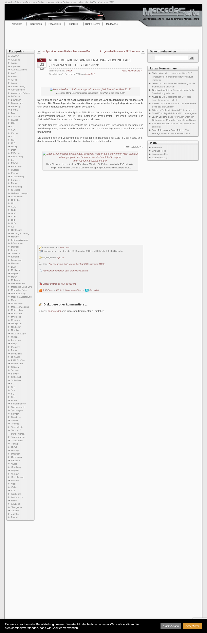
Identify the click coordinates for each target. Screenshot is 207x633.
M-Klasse (15, 270)
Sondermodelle (18, 403)
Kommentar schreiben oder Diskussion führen (65, 270)
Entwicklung (17, 156)
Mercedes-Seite (12, 2)
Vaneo (14, 464)
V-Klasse (15, 460)
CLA (13, 130)
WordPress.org (159, 157)
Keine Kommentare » (132, 70)
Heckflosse (16, 230)
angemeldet (54, 311)
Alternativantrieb (19, 69)
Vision (14, 487)
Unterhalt (15, 454)
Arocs (14, 80)
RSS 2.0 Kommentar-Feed (69, 290)
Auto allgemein (18, 89)
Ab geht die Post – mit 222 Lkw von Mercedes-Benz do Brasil (120, 52)
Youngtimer (16, 507)
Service (15, 370)
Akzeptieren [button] (193, 626)
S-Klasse (15, 367)
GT (12, 227)
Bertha (14, 110)
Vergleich (15, 470)
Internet (15, 250)
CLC (13, 136)
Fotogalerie (55, 24)
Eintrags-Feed (159, 151)
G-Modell (15, 190)
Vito (13, 490)
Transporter (17, 440)
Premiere (15, 347)
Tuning (14, 444)
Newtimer (15, 330)
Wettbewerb (17, 497)
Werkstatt (16, 494)
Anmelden (157, 147)
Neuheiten (16, 327)
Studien (14, 420)
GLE (13, 216)
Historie (73, 24)
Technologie (17, 427)
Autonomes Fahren (20, 93)
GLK (13, 220)
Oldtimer (15, 337)
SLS (13, 397)
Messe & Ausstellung (21, 297)
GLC (13, 213)
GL (12, 203)
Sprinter (41, 2)
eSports (15, 170)
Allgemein (15, 66)
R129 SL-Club (18, 360)
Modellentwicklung (20, 307)
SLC (13, 387)
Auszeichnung (18, 86)
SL (12, 383)
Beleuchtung (17, 103)
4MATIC (15, 56)
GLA (13, 206)
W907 (102, 264)
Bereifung (15, 106)
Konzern (15, 256)
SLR (13, 394)
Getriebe (15, 200)
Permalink (94, 290)
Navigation (16, 323)
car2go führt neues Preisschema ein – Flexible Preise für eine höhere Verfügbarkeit (66, 51)
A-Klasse (15, 60)
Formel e (15, 183)
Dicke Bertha (92, 24)
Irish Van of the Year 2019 (76, 264)
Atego (14, 83)
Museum (15, 320)
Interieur (15, 247)
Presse (14, 350)
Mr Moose (16, 317)
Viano (14, 484)
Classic (14, 133)
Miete (13, 300)
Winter (14, 500)
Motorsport (16, 313)
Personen (16, 340)
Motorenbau (17, 310)
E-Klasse (15, 153)
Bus (13, 113)
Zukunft (15, 517)
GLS (13, 223)
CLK (13, 140)
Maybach (15, 273)
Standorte (16, 417)
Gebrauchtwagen (19, 193)
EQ (12, 160)
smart (14, 400)
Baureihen (36, 24)
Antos (14, 76)
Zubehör (15, 510)
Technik (15, 423)
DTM (13, 150)
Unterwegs (16, 457)
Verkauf (15, 474)
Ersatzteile (16, 166)
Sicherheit (16, 377)
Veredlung (16, 467)
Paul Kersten (158, 123)
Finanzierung (17, 176)
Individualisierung (19, 240)
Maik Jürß (90, 74)
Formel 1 (15, 180)
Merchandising (18, 293)
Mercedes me (18, 283)
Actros (14, 63)
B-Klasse (15, 96)
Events (14, 173)
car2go (14, 120)
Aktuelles (17, 24)
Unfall (14, 447)
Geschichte (16, 196)
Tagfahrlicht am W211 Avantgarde (178, 110)
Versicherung (17, 477)
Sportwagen (17, 410)
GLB (13, 210)
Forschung (16, 186)
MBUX (14, 277)
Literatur (15, 263)
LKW (13, 267)
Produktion (16, 353)
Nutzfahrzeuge (29, 2)
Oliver (155, 83)
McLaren (15, 280)
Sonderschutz (18, 407)
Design (14, 146)
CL (12, 126)
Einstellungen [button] (171, 626)
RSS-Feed (48, 290)
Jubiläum (15, 253)
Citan (13, 123)
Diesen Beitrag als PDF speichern (59, 284)
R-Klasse (15, 357)
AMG (13, 73)
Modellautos (17, 303)
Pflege (14, 343)
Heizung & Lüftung (20, 233)
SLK (13, 390)
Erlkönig (15, 163)
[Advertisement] (103, 36)
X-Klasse (15, 504)
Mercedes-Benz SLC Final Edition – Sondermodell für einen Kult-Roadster (173, 76)
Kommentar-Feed (160, 154)
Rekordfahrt (17, 363)
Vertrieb (15, 480)
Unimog (15, 450)
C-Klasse (15, 116)
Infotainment (17, 243)
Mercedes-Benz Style (21, 287)
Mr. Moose (112, 24)
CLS (13, 143)
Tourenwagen (17, 437)
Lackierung (16, 260)
